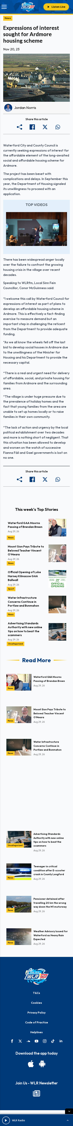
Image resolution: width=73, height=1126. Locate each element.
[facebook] (12, 1041)
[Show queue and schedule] (67, 1120)
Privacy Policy (36, 1012)
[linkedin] (61, 1041)
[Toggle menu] (4, 7)
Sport (11, 588)
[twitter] (20, 1041)
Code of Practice (36, 1022)
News (8, 18)
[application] (36, 229)
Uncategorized (15, 643)
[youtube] (36, 1041)
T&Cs (36, 993)
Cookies (36, 1002)
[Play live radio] (6, 1120)
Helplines (36, 1032)
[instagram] (45, 1041)
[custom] (28, 1041)
